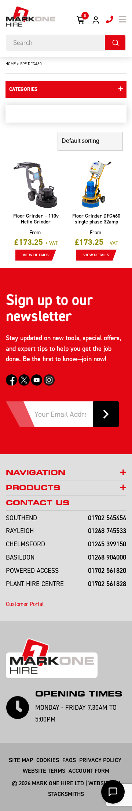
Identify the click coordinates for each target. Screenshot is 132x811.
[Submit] (115, 43)
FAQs (69, 760)
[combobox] (66, 43)
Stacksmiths (66, 793)
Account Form (89, 770)
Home (11, 63)
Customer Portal (25, 603)
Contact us (37, 503)
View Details (36, 255)
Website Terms (44, 770)
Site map (21, 760)
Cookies (47, 760)
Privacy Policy (100, 760)
